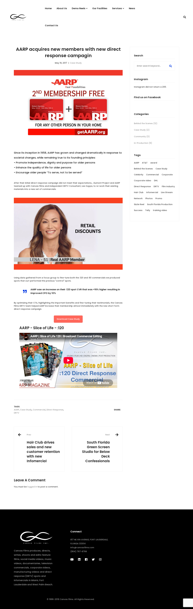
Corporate (167, 174)
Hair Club (138, 192)
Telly (147, 210)
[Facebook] (86, 559)
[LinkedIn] (79, 559)
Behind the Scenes (145, 123)
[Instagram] (100, 559)
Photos (149, 198)
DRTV (16, 412)
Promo (158, 198)
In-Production (143, 143)
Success (138, 210)
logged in (32, 486)
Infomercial (152, 192)
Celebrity (138, 174)
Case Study (76, 62)
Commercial (39, 409)
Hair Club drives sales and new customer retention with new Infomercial (43, 448)
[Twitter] (93, 559)
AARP (16, 409)
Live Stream (167, 192)
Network (138, 198)
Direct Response (54, 409)
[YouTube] (72, 559)
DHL (156, 180)
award (153, 162)
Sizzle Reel (139, 204)
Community (142, 136)
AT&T (145, 162)
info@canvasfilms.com (82, 547)
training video (160, 210)
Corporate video (142, 180)
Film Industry (168, 186)
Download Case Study (68, 319)
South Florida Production (160, 204)
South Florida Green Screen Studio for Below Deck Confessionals (96, 448)
